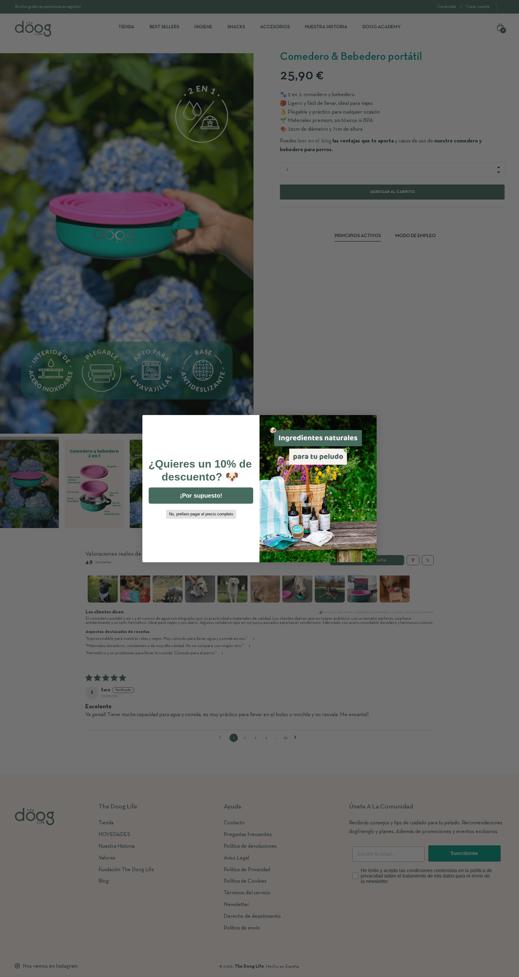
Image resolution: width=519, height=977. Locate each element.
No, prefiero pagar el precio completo (201, 514)
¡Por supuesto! (201, 495)
